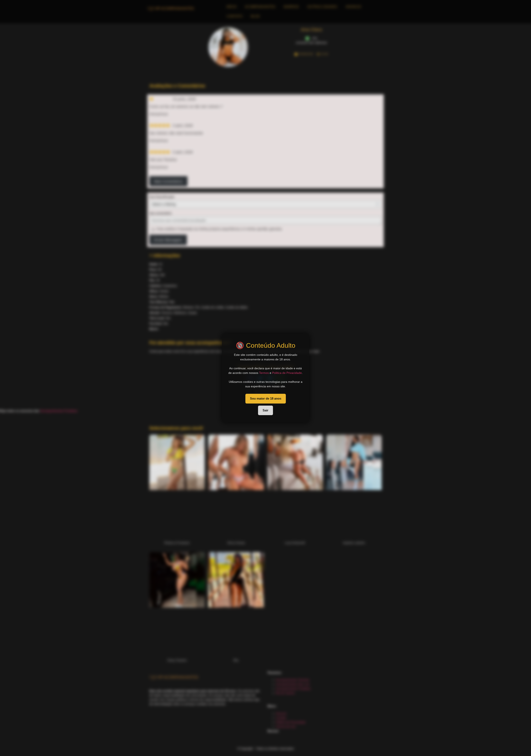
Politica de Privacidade (287, 372)
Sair (265, 410)
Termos (264, 372)
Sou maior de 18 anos (265, 398)
